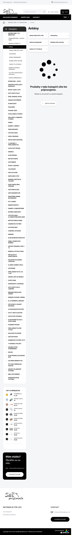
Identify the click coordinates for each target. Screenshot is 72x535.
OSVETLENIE (12, 280)
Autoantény (12, 54)
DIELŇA (10, 352)
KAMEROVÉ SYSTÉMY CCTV (16, 340)
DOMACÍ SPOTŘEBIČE (14, 100)
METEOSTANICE (13, 158)
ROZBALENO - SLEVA (14, 81)
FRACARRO (11, 107)
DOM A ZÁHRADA (13, 136)
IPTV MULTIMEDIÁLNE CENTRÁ (15, 364)
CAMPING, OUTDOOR (14, 231)
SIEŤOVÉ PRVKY (13, 336)
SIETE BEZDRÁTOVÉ (14, 193)
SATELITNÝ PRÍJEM (14, 148)
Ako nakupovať (7, 2)
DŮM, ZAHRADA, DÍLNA (15, 96)
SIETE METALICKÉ (13, 189)
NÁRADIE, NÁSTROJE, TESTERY (14, 180)
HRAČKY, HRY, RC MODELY (16, 277)
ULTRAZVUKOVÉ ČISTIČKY (16, 309)
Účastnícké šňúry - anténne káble (16, 39)
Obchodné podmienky (20, 2)
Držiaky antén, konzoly (15, 60)
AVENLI (10, 122)
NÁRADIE (11, 234)
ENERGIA (11, 152)
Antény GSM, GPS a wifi (16, 50)
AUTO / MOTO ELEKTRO (15, 312)
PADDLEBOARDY (13, 129)
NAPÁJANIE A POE (13, 176)
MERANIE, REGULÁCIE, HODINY (15, 293)
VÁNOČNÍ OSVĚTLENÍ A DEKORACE (15, 85)
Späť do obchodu (50, 103)
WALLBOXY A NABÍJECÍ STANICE (15, 118)
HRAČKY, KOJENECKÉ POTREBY (14, 369)
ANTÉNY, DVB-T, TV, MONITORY (14, 34)
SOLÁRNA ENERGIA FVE (15, 360)
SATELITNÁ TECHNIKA (15, 316)
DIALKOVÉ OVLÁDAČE (14, 333)
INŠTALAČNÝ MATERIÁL (15, 140)
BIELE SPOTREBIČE (14, 374)
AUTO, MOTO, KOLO (14, 93)
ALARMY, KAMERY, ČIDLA (15, 265)
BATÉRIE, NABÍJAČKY (14, 212)
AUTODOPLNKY (13, 227)
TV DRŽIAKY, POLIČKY (14, 343)
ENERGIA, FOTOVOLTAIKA (16, 251)
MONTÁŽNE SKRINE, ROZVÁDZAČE (14, 197)
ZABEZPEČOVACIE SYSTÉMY (13, 378)
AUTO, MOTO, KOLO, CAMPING (14, 288)
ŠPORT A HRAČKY (13, 165)
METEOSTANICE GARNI (15, 220)
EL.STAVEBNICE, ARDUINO (16, 301)
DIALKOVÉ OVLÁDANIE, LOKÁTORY (15, 260)
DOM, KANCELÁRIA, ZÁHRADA (14, 185)
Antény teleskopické (15, 57)
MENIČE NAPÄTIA (13, 205)
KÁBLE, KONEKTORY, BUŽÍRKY (14, 242)
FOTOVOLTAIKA (13, 133)
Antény (11, 47)
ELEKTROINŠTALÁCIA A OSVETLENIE (15, 320)
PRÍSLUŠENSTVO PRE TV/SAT (14, 329)
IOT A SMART (12, 201)
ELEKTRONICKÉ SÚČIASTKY (16, 238)
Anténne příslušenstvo (15, 78)
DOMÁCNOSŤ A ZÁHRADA (16, 283)
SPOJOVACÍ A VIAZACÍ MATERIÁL (15, 305)
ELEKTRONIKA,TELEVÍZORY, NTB (16, 356)
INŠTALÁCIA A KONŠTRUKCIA (12, 255)
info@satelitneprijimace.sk (16, 468)
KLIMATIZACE (12, 103)
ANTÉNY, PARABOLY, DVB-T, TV (16, 247)
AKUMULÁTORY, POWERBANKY (13, 347)
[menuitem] (11, 17)
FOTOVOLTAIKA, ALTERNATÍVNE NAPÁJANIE (16, 216)
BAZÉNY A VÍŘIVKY (14, 126)
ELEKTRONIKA (12, 155)
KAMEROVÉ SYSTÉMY (14, 224)
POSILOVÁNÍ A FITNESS (15, 114)
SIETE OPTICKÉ (12, 172)
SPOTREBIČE (12, 162)
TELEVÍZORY (12, 169)
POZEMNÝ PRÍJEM (13, 324)
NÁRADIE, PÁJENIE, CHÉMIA (16, 297)
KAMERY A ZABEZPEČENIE (16, 208)
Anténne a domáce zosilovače (14, 68)
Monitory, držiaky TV (14, 43)
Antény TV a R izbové (15, 64)
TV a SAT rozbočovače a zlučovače (16, 73)
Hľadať (44, 12)
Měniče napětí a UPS (14, 89)
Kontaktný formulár (14, 474)
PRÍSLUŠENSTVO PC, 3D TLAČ (15, 272)
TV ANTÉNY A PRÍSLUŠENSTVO (13, 144)
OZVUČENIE (11, 268)
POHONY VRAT (12, 110)
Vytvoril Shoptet (59, 530)
